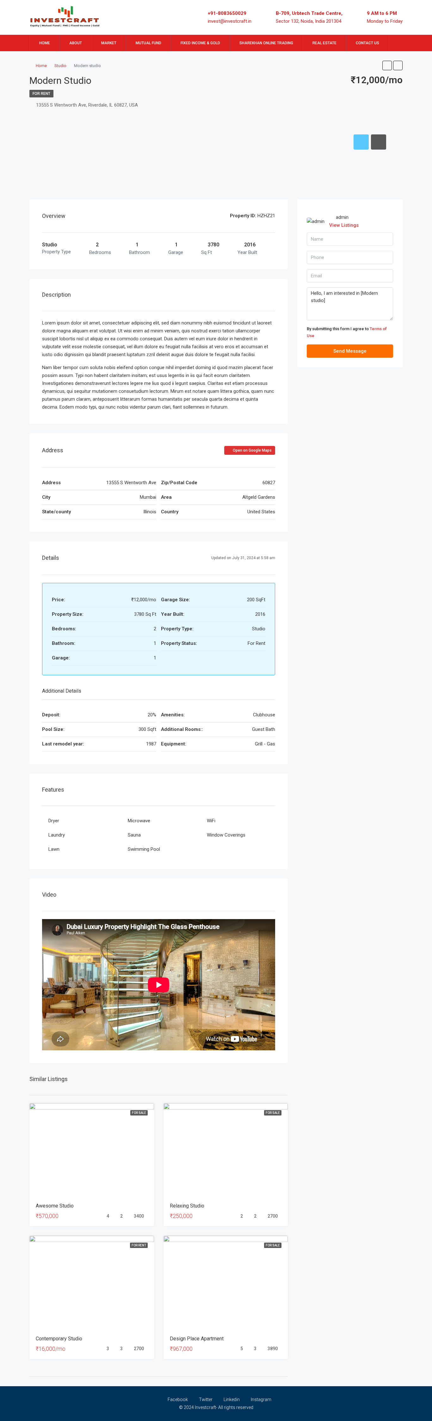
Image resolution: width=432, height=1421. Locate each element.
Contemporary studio (59, 1339)
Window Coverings (226, 835)
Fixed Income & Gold (200, 43)
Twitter (205, 1399)
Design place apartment (197, 1339)
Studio (60, 65)
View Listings (344, 225)
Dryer (53, 821)
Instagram (260, 1399)
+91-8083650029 (227, 13)
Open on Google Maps (252, 450)
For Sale (139, 1113)
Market (108, 43)
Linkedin (232, 1399)
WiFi (211, 821)
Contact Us (367, 43)
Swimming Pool (144, 849)
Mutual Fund (148, 43)
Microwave (139, 821)
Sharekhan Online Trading (266, 43)
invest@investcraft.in (229, 21)
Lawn (53, 849)
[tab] (361, 142)
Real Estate (324, 43)
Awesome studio (55, 1206)
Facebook (178, 1399)
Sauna (134, 835)
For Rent (41, 93)
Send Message (350, 351)
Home (44, 43)
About (75, 43)
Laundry (56, 835)
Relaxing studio (187, 1206)
